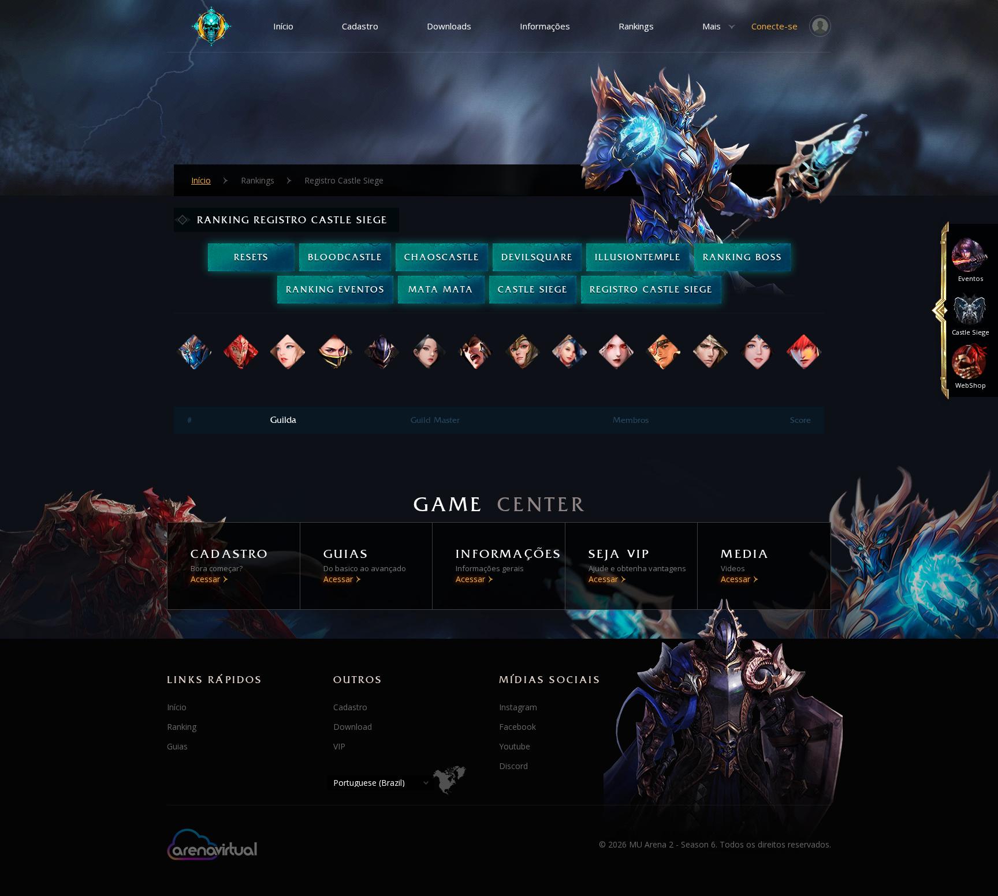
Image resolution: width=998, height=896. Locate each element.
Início (283, 26)
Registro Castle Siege (651, 289)
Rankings (636, 26)
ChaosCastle (441, 257)
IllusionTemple (638, 257)
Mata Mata (441, 289)
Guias (177, 746)
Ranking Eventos (335, 289)
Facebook (517, 726)
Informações (545, 26)
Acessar (205, 578)
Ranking (181, 726)
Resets (251, 257)
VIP (339, 746)
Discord (513, 765)
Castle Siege (533, 289)
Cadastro (360, 26)
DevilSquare (537, 257)
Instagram (518, 707)
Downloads (449, 26)
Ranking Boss (742, 257)
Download (352, 726)
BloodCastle (345, 257)
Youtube (514, 746)
